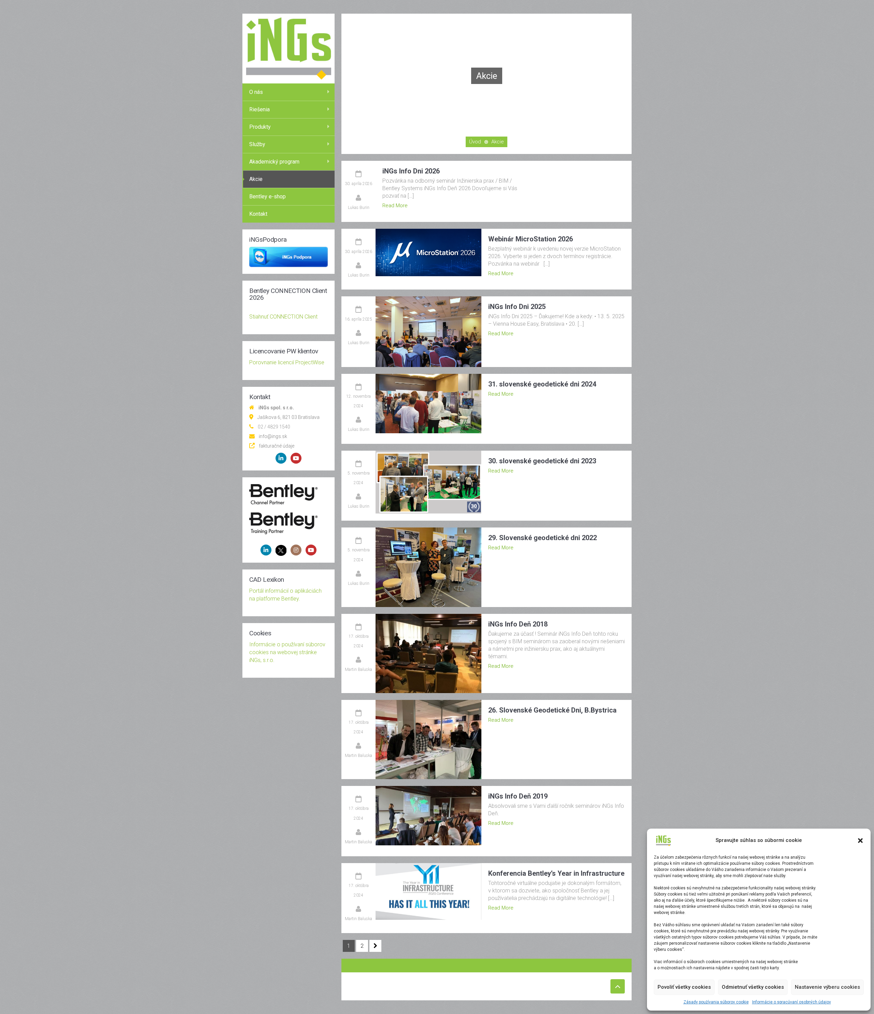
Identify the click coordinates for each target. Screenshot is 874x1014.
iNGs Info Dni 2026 (411, 171)
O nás (256, 92)
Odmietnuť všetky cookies (753, 987)
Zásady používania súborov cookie (716, 1002)
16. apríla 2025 (358, 319)
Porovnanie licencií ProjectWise (286, 362)
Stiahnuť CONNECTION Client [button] (283, 316)
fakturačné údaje (276, 446)
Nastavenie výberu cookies (827, 987)
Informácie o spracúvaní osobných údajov (791, 1002)
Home (475, 141)
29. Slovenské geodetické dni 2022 (542, 538)
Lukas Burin (358, 207)
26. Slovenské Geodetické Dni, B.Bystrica (552, 710)
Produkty (260, 127)
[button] (860, 840)
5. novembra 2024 (359, 478)
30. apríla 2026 (358, 183)
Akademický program (274, 161)
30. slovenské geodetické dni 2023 (542, 461)
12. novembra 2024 (358, 401)
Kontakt (258, 214)
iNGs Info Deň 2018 (518, 624)
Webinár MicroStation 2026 (530, 239)
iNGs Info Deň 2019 (518, 796)
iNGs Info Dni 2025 (517, 306)
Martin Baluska (358, 669)
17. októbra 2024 (359, 641)
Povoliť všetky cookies (684, 987)
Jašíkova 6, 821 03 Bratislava (288, 417)
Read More (395, 205)
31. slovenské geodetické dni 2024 (542, 384)
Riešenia (259, 109)
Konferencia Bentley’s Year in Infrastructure (556, 873)
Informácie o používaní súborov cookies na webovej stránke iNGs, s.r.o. (287, 652)
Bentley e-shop (267, 196)
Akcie (256, 179)
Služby (257, 144)
